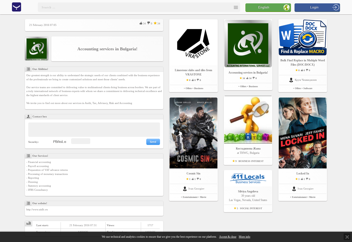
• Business (198, 88)
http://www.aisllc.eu (37, 209)
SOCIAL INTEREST (251, 208)
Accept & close (227, 236)
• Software (307, 88)
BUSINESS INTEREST (251, 161)
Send (153, 141)
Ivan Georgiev (196, 188)
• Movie (202, 197)
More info (244, 236)
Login (314, 7)
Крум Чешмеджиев (306, 79)
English (263, 7)
